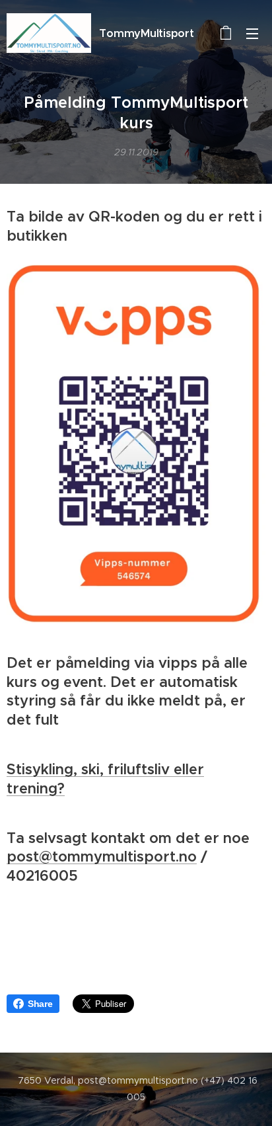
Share (40, 1003)
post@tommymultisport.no (102, 856)
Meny (252, 33)
